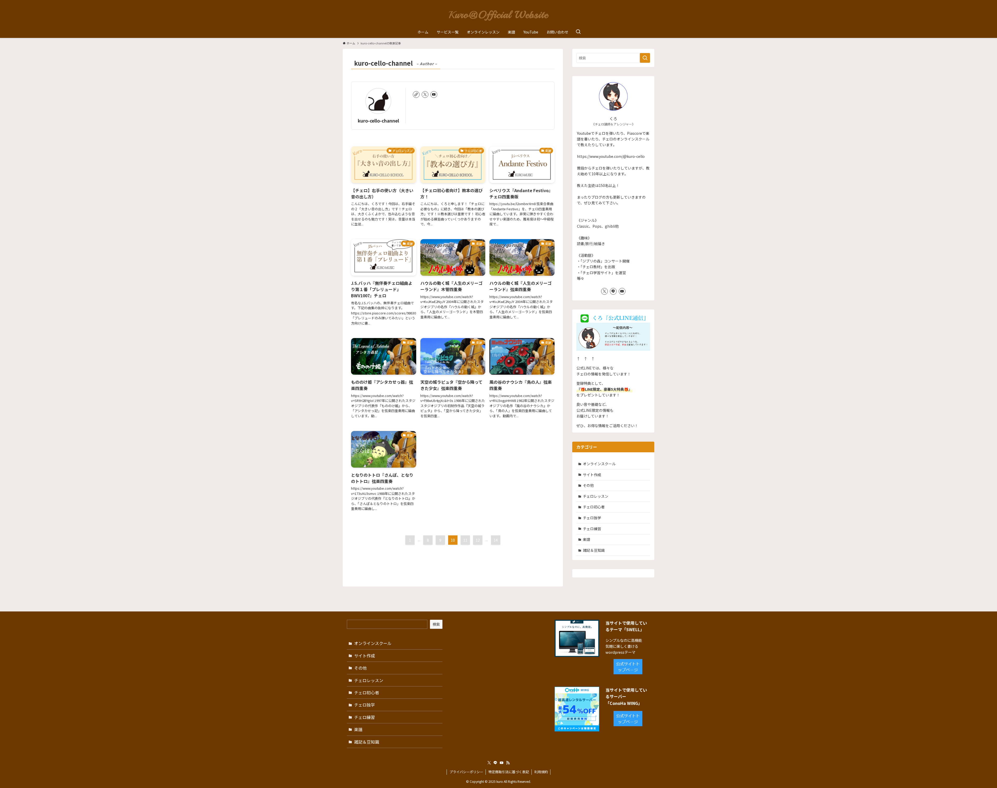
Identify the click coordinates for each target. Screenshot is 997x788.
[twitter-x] (425, 94)
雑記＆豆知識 (594, 550)
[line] (613, 291)
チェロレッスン (595, 496)
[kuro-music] (498, 14)
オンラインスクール (599, 463)
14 (496, 540)
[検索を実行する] (645, 58)
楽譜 (586, 539)
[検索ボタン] (578, 32)
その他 (588, 485)
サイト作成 (592, 474)
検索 (436, 624)
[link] (416, 94)
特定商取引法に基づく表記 (508, 771)
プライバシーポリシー (466, 771)
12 (478, 540)
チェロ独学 (592, 517)
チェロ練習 (592, 528)
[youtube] (433, 94)
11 (465, 540)
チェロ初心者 (594, 506)
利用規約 (541, 771)
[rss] (508, 762)
